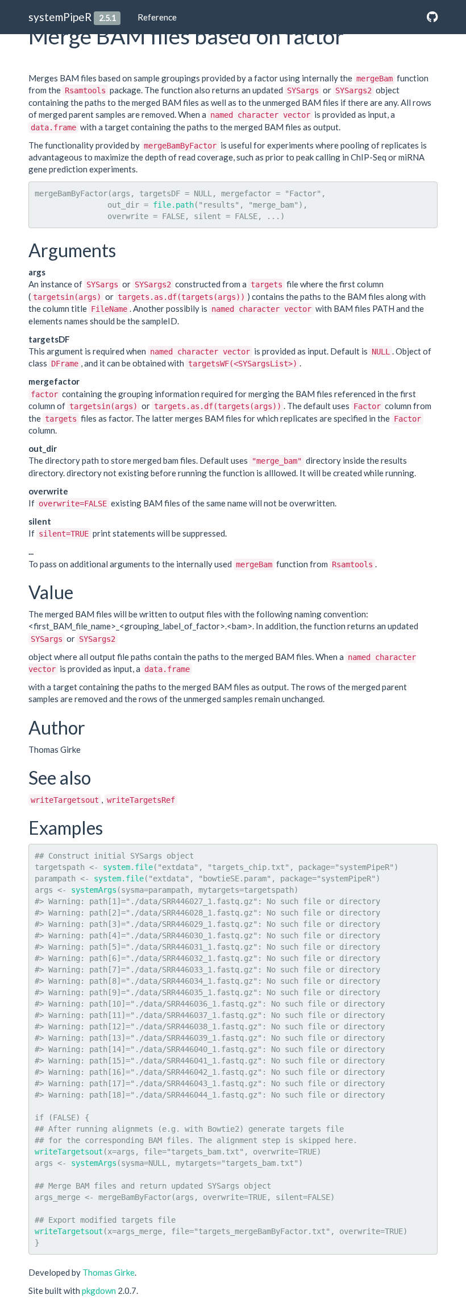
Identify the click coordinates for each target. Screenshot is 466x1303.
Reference (157, 17)
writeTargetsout (69, 1151)
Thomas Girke (108, 1272)
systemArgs (93, 889)
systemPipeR (59, 16)
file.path (173, 204)
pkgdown (99, 1290)
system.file (128, 867)
